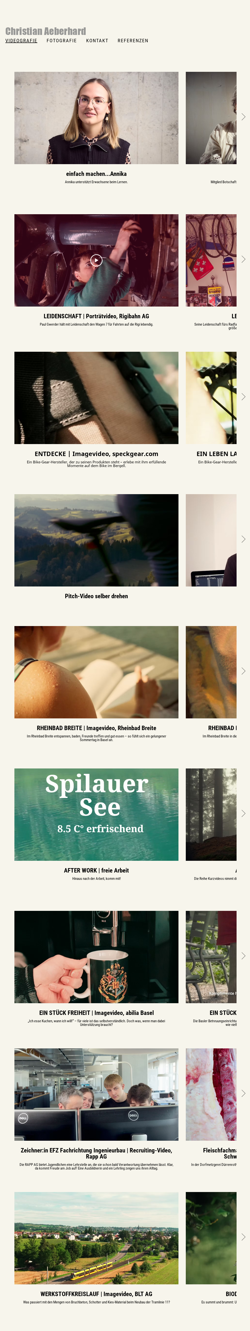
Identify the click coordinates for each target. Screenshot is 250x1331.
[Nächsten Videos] (243, 117)
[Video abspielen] (96, 118)
